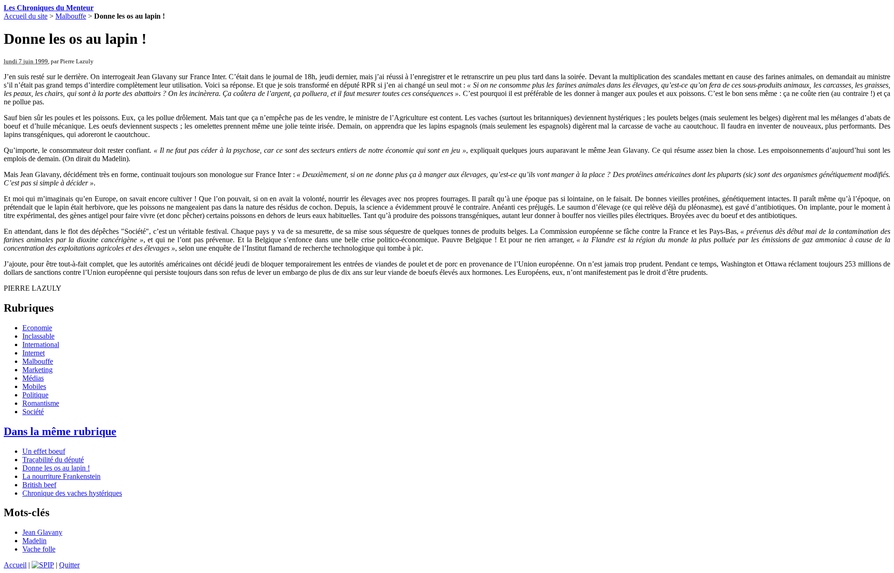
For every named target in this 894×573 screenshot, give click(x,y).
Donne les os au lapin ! (56, 468)
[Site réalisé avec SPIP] (43, 565)
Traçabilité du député (53, 460)
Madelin (34, 541)
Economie (37, 328)
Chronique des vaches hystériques (72, 493)
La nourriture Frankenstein (61, 476)
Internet (33, 353)
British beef (39, 485)
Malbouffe (70, 16)
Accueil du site (25, 16)
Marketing (37, 370)
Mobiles (34, 386)
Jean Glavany (42, 532)
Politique (35, 395)
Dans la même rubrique (60, 431)
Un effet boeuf (43, 451)
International (40, 344)
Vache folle (38, 549)
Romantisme (40, 403)
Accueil (15, 565)
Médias (33, 378)
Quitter (69, 565)
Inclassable (38, 336)
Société (33, 412)
